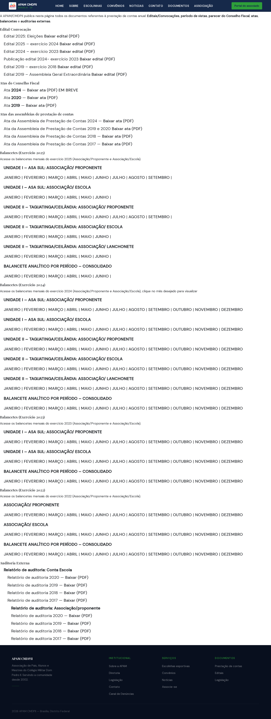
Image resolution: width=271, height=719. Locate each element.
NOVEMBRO (206, 309)
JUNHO (102, 177)
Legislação (116, 680)
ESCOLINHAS (93, 6)
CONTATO (156, 6)
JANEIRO (13, 177)
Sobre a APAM (118, 666)
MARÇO (56, 177)
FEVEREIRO (35, 177)
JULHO (119, 177)
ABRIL (73, 177)
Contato (114, 687)
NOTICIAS (136, 6)
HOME (59, 6)
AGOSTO (137, 177)
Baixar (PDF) (76, 577)
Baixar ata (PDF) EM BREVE (52, 90)
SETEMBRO (159, 177)
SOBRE (74, 6)
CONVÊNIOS (115, 6)
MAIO (87, 177)
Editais (219, 673)
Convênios (169, 673)
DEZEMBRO (232, 309)
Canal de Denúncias (121, 694)
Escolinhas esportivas (176, 666)
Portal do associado (246, 5)
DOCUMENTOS (178, 6)
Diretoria (114, 673)
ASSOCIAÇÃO (203, 6)
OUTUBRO (182, 309)
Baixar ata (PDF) (42, 97)
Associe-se (169, 687)
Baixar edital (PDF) (61, 36)
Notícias (167, 680)
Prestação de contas (228, 666)
